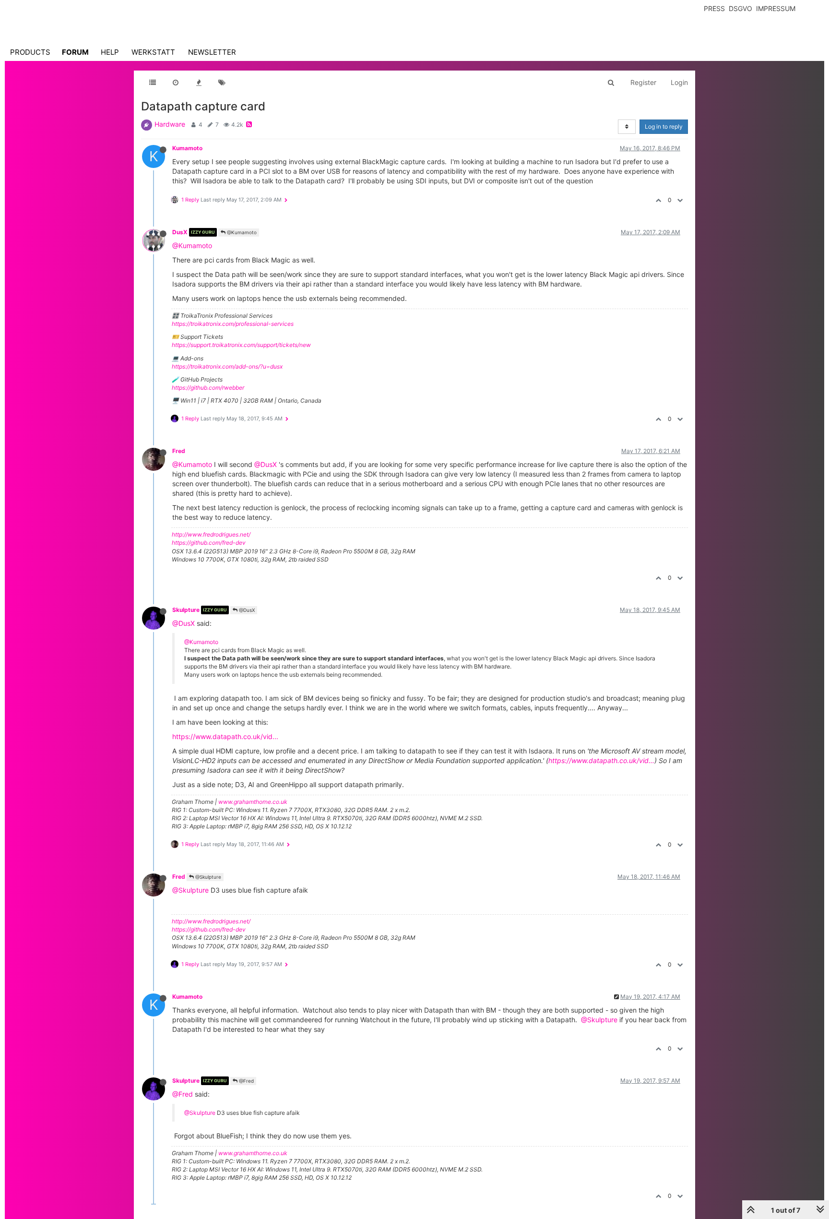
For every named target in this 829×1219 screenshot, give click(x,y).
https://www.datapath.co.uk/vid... (225, 736)
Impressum (775, 8)
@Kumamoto (241, 232)
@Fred (245, 1081)
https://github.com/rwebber (208, 387)
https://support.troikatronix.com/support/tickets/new (241, 344)
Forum (75, 52)
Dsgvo (740, 8)
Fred (178, 450)
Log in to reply (664, 126)
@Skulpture (207, 877)
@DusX (265, 464)
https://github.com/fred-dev (209, 542)
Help (110, 52)
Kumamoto (187, 148)
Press (714, 8)
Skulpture (186, 609)
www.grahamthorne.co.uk (252, 801)
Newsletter (212, 52)
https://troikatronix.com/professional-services (233, 323)
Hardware (169, 124)
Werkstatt (153, 52)
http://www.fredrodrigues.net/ (211, 534)
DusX (180, 232)
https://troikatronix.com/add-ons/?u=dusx (227, 366)
